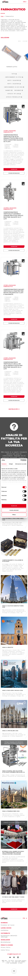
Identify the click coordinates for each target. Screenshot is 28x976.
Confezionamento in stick (13, 77)
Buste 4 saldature (13, 83)
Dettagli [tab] (11, 463)
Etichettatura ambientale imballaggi (9, 936)
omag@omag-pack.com (14, 954)
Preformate (17, 90)
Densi (16, 144)
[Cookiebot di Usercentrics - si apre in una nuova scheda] (20, 460)
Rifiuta (14, 514)
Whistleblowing (5, 942)
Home (2, 16)
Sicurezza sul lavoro (7, 925)
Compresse (8, 144)
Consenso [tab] (4, 463)
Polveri (16, 147)
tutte (13, 73)
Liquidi (16, 145)
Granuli (7, 145)
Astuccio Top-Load (13, 93)
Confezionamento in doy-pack (13, 87)
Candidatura (4, 930)
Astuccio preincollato (13, 97)
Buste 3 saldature (13, 80)
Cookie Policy (5, 950)
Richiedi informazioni (14, 173)
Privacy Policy (5, 947)
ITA (24, 1)
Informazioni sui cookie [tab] (20, 463)
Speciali (8, 148)
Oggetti (7, 147)
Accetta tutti (14, 505)
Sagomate (8, 90)
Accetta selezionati (14, 510)
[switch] (24, 491)
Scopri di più (14, 169)
